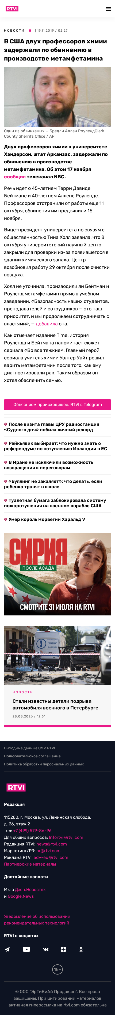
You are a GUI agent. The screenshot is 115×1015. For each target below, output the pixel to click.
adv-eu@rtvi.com (51, 857)
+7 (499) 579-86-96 (32, 830)
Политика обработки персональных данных (44, 764)
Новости (14, 30)
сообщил (15, 177)
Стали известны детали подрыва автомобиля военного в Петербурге (55, 704)
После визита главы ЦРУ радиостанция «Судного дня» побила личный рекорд (51, 427)
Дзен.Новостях (30, 889)
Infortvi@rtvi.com (66, 837)
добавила (47, 324)
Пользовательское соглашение (32, 756)
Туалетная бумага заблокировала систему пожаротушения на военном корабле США (55, 503)
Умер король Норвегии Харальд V (47, 519)
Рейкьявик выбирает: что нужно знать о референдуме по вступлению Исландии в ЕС (55, 446)
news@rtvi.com (51, 844)
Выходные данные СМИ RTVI (29, 748)
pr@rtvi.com (48, 850)
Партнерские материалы (30, 864)
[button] (109, 8)
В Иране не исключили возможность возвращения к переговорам (48, 465)
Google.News (21, 896)
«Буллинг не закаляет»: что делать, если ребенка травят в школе (53, 484)
